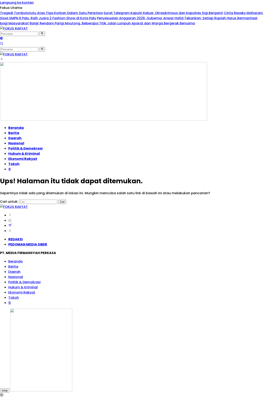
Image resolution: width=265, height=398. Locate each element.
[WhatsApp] (10, 220)
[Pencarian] (1, 44)
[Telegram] (10, 225)
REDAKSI (15, 239)
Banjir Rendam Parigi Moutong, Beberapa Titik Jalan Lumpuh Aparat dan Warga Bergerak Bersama (112, 23)
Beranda (16, 127)
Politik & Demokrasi (25, 148)
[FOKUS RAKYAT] (14, 28)
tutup (5, 390)
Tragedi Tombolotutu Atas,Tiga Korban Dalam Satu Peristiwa (51, 13)
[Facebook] (10, 215)
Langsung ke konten (17, 2)
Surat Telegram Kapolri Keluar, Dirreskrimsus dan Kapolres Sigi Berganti (163, 13)
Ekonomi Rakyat (22, 158)
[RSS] (10, 230)
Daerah (15, 138)
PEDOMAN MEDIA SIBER (27, 244)
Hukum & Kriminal (24, 153)
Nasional (16, 143)
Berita (13, 133)
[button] (42, 33)
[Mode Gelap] (1, 38)
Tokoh (13, 164)
